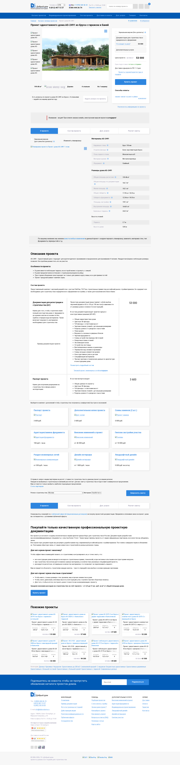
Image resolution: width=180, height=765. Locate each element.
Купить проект (130, 82)
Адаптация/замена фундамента (49, 432)
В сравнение (132, 21)
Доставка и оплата (104, 15)
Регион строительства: (39, 493)
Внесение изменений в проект (88, 432)
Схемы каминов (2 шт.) (126, 410)
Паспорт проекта (42, 410)
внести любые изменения (74, 239)
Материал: (87, 493)
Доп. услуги (120, 15)
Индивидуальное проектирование (62, 15)
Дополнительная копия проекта (89, 410)
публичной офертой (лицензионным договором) (69, 514)
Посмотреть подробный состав (82, 365)
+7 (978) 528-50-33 (81, 5)
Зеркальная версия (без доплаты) (131, 32)
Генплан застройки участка (128, 432)
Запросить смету (137, 493)
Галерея (132, 15)
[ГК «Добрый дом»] (39, 6)
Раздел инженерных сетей (46, 455)
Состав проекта (86, 15)
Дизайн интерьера (83, 455)
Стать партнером (37, 486)
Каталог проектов (39, 15)
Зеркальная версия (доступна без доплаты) (43, 140)
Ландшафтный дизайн (126, 455)
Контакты (143, 15)
